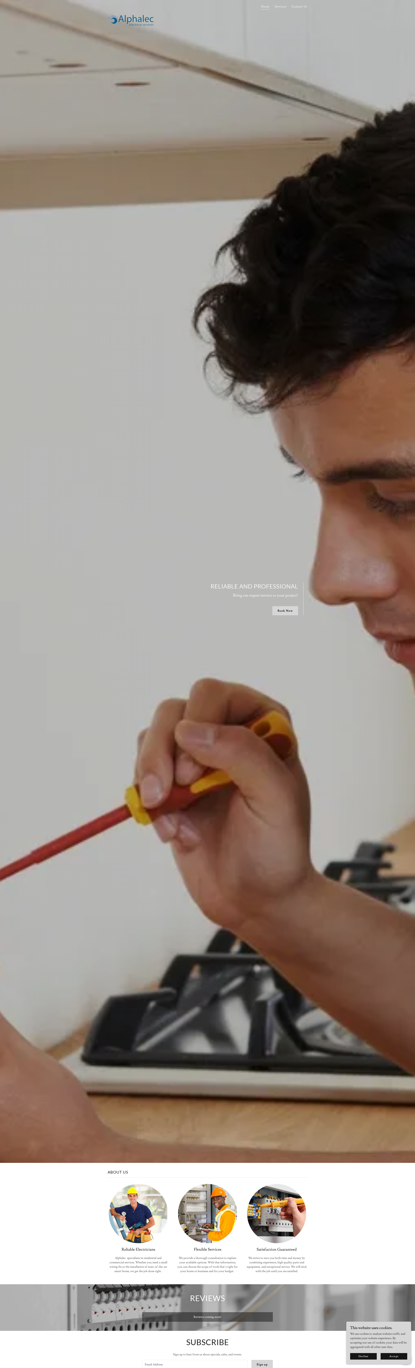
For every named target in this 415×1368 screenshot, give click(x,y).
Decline (363, 1356)
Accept (393, 1356)
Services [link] (280, 6)
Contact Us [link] (299, 6)
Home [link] (265, 6)
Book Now (285, 611)
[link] (131, 5)
